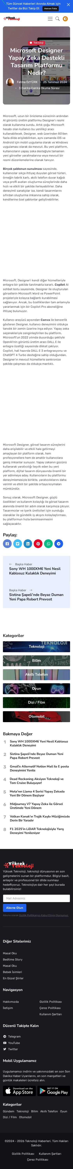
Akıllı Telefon (36, 674)
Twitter (13, 1049)
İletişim (8, 1008)
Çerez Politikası (50, 1008)
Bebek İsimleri (12, 972)
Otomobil (37, 716)
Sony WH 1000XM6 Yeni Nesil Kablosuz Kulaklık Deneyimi (35, 571)
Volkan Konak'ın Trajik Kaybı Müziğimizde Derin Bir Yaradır (40, 818)
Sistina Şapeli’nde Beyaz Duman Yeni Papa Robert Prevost (36, 597)
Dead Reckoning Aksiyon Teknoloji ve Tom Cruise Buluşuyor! (37, 781)
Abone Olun (14, 908)
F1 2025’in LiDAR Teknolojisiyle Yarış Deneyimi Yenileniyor (37, 831)
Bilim (36, 660)
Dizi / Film (36, 702)
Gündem (8, 1111)
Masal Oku (10, 953)
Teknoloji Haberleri (38, 1141)
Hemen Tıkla (50, 8)
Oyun (36, 688)
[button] (57, 18)
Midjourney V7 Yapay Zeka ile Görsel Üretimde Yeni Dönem (36, 806)
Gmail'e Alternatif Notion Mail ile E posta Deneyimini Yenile (39, 768)
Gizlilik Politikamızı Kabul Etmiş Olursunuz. (44, 915)
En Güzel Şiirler (13, 978)
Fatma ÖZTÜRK (27, 82)
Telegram (14, 1036)
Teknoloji (38, 42)
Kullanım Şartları (51, 1014)
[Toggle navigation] (50, 18)
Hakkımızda (11, 1002)
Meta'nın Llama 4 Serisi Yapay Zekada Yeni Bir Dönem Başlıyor (37, 793)
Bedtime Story (12, 959)
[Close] (68, 4)
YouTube (14, 1043)
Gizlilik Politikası (51, 1002)
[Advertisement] (36, 241)
